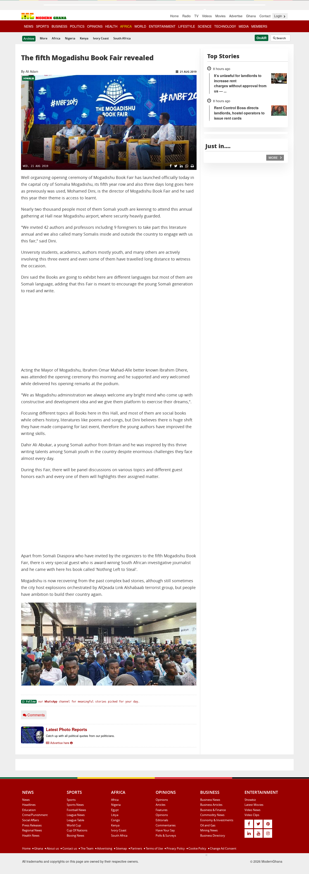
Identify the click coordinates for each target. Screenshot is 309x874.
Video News (252, 810)
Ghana (251, 16)
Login (278, 16)
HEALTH (111, 26)
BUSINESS (59, 26)
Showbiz (250, 800)
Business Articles (211, 805)
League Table (75, 820)
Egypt (115, 810)
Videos (207, 16)
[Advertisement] (109, 330)
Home (174, 16)
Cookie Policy (197, 848)
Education (29, 810)
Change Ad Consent (222, 848)
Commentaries (166, 825)
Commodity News (212, 815)
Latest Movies (254, 805)
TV (196, 16)
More (43, 38)
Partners (136, 848)
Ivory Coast (101, 38)
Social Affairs (30, 820)
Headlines (29, 805)
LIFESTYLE (186, 26)
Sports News (75, 805)
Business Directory (212, 835)
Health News (30, 835)
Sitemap (121, 848)
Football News (76, 810)
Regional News (32, 830)
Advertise (235, 16)
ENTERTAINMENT (162, 26)
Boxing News (75, 835)
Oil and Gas (207, 825)
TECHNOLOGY (225, 26)
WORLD (140, 26)
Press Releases (32, 825)
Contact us (69, 848)
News (26, 800)
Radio (186, 16)
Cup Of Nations (77, 830)
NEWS (28, 26)
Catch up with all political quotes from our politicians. (80, 736)
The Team (86, 848)
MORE (274, 157)
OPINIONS (94, 26)
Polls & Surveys (166, 835)
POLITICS (77, 26)
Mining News (209, 830)
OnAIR (261, 38)
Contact (265, 16)
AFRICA (126, 26)
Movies (220, 16)
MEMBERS (259, 26)
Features (161, 810)
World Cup (74, 825)
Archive (29, 38)
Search (281, 38)
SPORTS (42, 26)
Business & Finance (213, 810)
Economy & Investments (216, 820)
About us (52, 848)
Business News (210, 800)
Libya (114, 815)
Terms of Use (154, 848)
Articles (160, 805)
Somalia (28, 78)
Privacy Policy (175, 848)
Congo (115, 820)
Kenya (84, 38)
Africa (56, 38)
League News (76, 815)
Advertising (104, 848)
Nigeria (70, 38)
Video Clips (252, 815)
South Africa (122, 38)
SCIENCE (205, 26)
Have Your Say (165, 830)
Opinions (162, 800)
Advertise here (59, 743)
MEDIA (244, 26)
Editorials (162, 820)
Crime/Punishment (35, 815)
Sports (71, 800)
